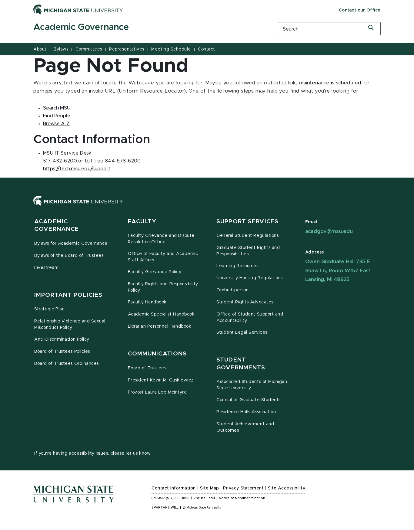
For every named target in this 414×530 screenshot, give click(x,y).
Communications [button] (157, 354)
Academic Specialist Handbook (161, 314)
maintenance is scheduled (330, 82)
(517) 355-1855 (178, 498)
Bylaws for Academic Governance (71, 243)
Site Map (209, 488)
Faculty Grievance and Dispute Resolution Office (161, 239)
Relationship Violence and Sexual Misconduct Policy (69, 324)
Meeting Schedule (171, 49)
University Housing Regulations (249, 278)
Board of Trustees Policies (62, 351)
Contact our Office (360, 10)
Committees (88, 49)
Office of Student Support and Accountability (249, 317)
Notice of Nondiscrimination (242, 498)
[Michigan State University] (78, 9)
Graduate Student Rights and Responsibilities (248, 251)
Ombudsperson (232, 290)
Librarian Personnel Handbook (160, 326)
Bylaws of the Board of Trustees (68, 256)
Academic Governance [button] (56, 225)
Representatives (126, 49)
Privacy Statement (243, 488)
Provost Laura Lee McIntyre (157, 392)
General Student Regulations (247, 236)
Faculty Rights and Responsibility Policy (163, 287)
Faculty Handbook (147, 302)
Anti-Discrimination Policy (61, 339)
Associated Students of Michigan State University (251, 385)
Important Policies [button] (68, 295)
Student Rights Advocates (244, 302)
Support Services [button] (247, 221)
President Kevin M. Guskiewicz (161, 380)
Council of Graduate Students (248, 400)
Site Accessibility (286, 488)
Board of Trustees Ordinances (66, 364)
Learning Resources (237, 266)
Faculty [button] (142, 221)
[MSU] (207, 207)
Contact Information (174, 488)
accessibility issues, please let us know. (110, 453)
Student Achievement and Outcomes (245, 427)
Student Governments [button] (240, 364)
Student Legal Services (241, 332)
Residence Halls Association (246, 412)
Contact (206, 49)
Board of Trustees (147, 368)
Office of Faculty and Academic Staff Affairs (163, 257)
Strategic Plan (49, 309)
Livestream (46, 268)
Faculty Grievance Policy (155, 272)
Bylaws (61, 49)
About (40, 49)
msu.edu (208, 498)
